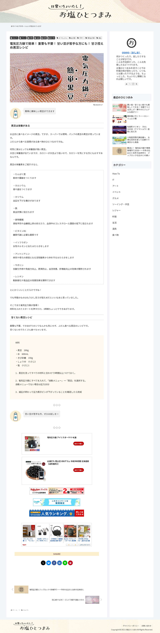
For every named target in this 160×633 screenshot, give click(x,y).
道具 (44, 38)
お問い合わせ (146, 626)
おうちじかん (63, 38)
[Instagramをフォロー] (133, 83)
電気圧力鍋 (91, 38)
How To (15, 38)
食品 (100, 38)
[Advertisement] (57, 574)
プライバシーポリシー (131, 626)
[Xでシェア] (43, 563)
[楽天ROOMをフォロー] (136, 83)
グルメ (24, 38)
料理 (31, 38)
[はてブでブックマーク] (59, 563)
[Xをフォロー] (129, 83)
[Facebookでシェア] (54, 563)
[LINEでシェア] (65, 563)
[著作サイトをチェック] (126, 83)
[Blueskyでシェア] (48, 563)
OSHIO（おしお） (131, 52)
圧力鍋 (73, 38)
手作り (81, 38)
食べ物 (52, 38)
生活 (38, 38)
